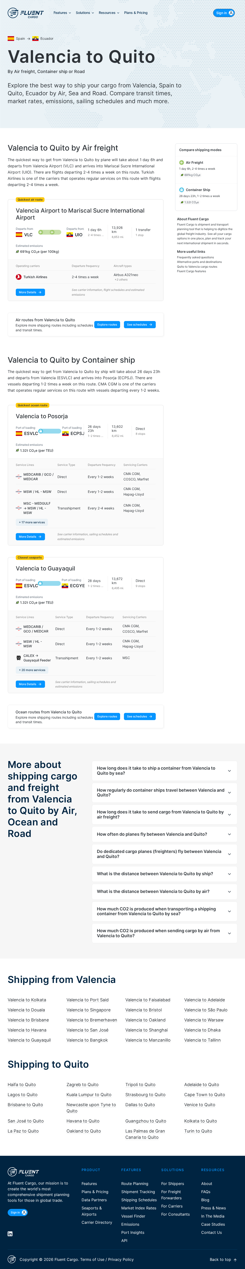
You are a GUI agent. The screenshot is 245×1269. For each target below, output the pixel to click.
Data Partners (94, 1199)
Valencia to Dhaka (202, 1029)
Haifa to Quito (22, 1084)
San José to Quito (26, 1120)
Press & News (213, 1208)
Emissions (130, 1224)
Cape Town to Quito (204, 1094)
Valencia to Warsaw (204, 1019)
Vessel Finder (133, 1216)
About (206, 1183)
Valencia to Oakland (145, 1019)
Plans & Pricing (95, 1191)
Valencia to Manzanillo (148, 1040)
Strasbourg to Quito (145, 1094)
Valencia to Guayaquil (29, 1040)
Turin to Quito (198, 1131)
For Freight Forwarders (171, 1194)
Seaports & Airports (92, 1211)
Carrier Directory (97, 1222)
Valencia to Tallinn (202, 1040)
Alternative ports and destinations (199, 262)
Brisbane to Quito (25, 1104)
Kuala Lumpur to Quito (89, 1094)
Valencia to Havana (27, 1029)
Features (89, 1183)
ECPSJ (77, 433)
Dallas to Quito (140, 1104)
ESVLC (31, 433)
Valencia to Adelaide (204, 999)
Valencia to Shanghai (146, 1029)
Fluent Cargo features (191, 271)
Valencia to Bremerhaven (92, 1019)
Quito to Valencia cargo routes (197, 266)
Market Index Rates (138, 1208)
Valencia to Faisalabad (147, 999)
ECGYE (77, 585)
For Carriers (172, 1206)
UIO (79, 234)
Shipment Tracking (138, 1191)
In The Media (212, 1216)
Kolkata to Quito (200, 1120)
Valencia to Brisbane (28, 1019)
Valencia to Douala (26, 1009)
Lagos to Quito (23, 1094)
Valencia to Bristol (143, 1009)
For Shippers (172, 1183)
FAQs (205, 1191)
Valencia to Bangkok (87, 1040)
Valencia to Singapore (89, 1009)
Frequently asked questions (195, 257)
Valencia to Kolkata (27, 999)
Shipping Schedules (139, 1199)
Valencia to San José (87, 1029)
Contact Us (211, 1232)
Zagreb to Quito (83, 1084)
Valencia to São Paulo (206, 1009)
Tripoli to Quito (140, 1084)
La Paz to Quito (23, 1131)
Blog (205, 1199)
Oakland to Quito (84, 1131)
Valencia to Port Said (88, 999)
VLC (28, 234)
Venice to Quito (199, 1104)
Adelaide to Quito (201, 1084)
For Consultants (175, 1214)
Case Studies (213, 1224)
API (124, 1240)
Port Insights (132, 1232)
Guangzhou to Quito (145, 1120)
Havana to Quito (83, 1120)
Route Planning (134, 1183)
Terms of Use (92, 1259)
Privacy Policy (121, 1259)
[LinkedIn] (10, 1233)
